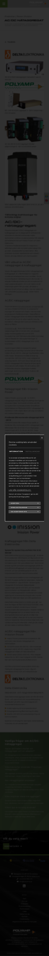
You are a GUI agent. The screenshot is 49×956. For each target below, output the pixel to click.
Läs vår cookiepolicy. (20, 490)
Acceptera (15, 503)
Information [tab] (16, 451)
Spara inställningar (19, 507)
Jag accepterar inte (19, 511)
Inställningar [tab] (33, 451)
